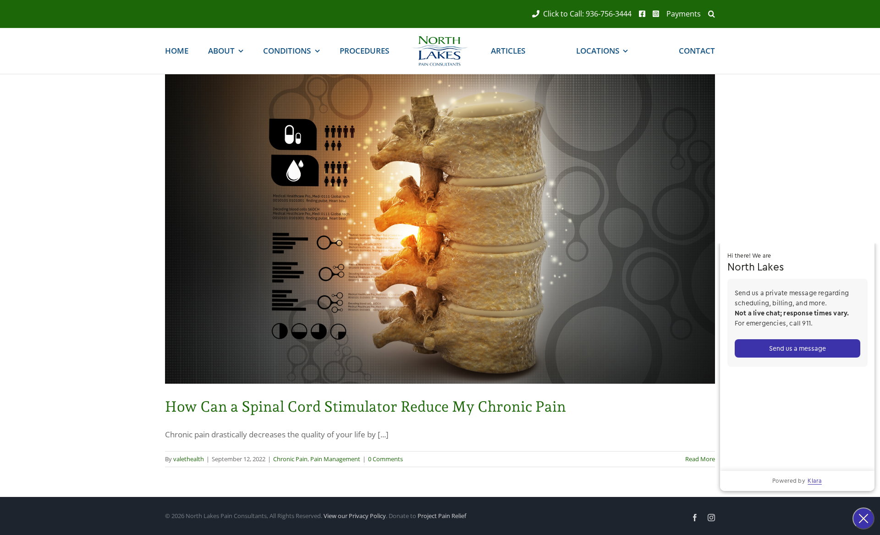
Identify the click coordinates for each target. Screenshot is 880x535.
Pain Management (335, 459)
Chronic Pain (290, 459)
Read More (700, 459)
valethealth (188, 459)
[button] (708, 14)
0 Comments (385, 459)
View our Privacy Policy (355, 516)
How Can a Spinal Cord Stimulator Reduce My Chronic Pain (365, 406)
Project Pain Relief (442, 516)
